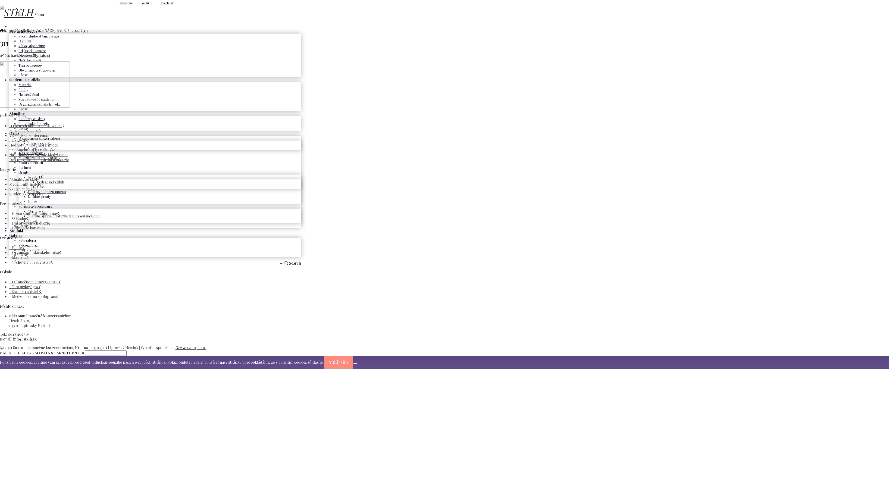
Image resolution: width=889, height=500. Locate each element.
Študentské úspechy (26, 193)
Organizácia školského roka (35, 252)
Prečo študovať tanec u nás (34, 213)
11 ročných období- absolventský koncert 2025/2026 (36, 128)
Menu (39, 14)
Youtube (146, 3)
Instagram (126, 3)
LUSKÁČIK (18, 140)
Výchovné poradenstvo (31, 262)
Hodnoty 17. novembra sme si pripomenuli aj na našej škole (33, 147)
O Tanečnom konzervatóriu (35, 281)
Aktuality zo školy (24, 179)
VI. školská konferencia (29, 135)
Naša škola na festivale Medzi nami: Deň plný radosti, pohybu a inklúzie (39, 157)
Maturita (19, 257)
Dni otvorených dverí (30, 223)
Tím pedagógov (25, 286)
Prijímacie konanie (27, 227)
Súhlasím (338, 362)
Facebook (166, 3)
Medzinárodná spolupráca (34, 296)
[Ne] (355, 363)
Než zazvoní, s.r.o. (190, 347)
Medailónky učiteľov (26, 184)
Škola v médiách (23, 189)
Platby (17, 247)
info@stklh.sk (25, 339)
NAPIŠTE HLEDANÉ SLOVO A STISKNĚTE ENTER (42, 352)
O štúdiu (19, 218)
